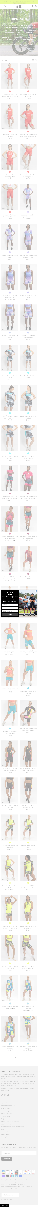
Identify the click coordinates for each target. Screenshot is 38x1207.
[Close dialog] (36, 591)
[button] (4, 1205)
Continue (10, 614)
